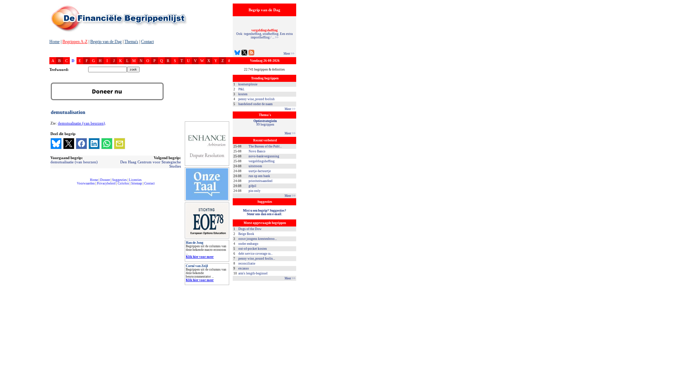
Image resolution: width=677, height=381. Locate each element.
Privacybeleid (106, 183)
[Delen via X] (68, 143)
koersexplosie (247, 84)
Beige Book (246, 234)
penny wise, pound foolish (256, 99)
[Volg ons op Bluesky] (237, 53)
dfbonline (670, 379)
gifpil (252, 186)
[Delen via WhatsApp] (106, 143)
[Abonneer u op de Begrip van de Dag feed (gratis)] (251, 53)
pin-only (255, 191)
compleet (53, 186)
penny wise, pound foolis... (256, 258)
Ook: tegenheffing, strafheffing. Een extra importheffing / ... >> (264, 34)
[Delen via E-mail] (119, 143)
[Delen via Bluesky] (56, 143)
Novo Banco (257, 151)
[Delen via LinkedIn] (94, 143)
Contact (147, 41)
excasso (243, 268)
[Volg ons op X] (244, 53)
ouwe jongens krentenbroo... (257, 239)
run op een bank (259, 176)
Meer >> (288, 53)
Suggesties (119, 180)
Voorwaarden (86, 183)
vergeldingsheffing (262, 161)
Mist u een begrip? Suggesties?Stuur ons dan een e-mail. (264, 212)
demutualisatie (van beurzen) (81, 123)
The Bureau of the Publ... (265, 146)
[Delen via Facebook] (81, 143)
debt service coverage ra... (255, 253)
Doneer (105, 180)
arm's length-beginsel (253, 273)
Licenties (135, 180)
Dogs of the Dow (250, 229)
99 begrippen (265, 122)
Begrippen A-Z (74, 41)
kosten (243, 94)
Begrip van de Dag (106, 41)
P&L (241, 89)
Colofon (123, 183)
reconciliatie (246, 263)
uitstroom (255, 166)
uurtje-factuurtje (260, 171)
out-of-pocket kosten (252, 248)
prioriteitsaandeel (261, 181)
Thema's (131, 41)
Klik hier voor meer (200, 257)
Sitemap (136, 183)
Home (54, 41)
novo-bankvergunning (264, 156)
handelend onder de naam (255, 104)
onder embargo (248, 244)
